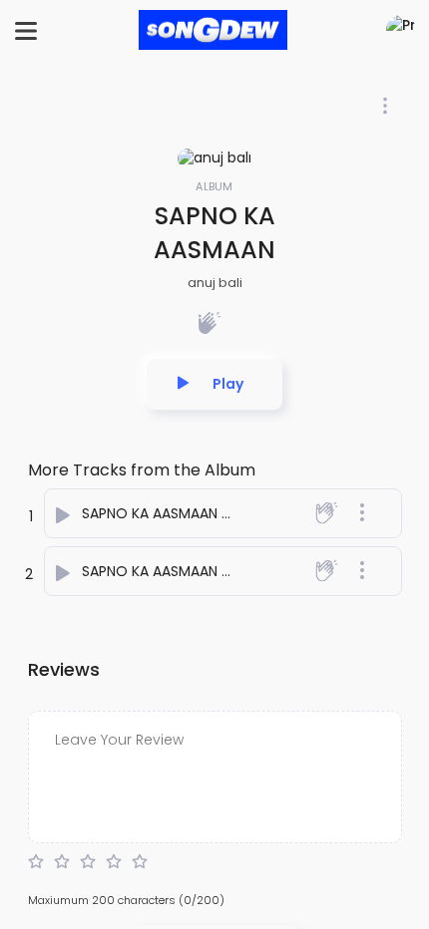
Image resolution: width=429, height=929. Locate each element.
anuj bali (215, 282)
